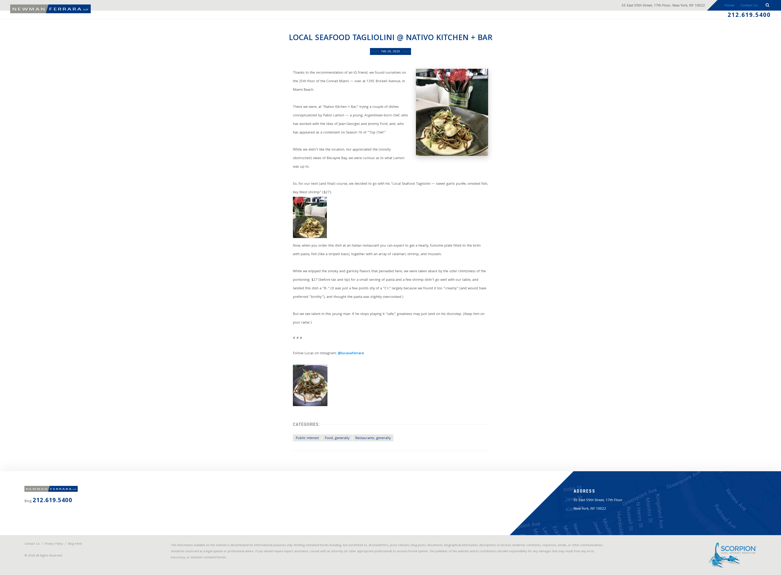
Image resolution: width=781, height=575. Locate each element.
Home (729, 6)
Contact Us (749, 6)
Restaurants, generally (373, 438)
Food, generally (337, 438)
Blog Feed (75, 544)
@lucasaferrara (351, 353)
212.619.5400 (749, 16)
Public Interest (307, 438)
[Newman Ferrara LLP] (50, 8)
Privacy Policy (54, 544)
